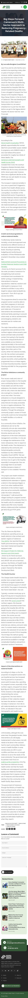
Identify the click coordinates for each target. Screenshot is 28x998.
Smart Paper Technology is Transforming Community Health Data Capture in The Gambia (16, 906)
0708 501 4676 (13, 948)
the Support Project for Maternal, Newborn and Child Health (12, 552)
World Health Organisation (10, 143)
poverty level (16, 601)
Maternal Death (22, 823)
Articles (4, 978)
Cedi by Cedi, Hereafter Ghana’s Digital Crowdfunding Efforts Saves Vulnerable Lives (16, 927)
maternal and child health (11, 823)
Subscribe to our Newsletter (12, 985)
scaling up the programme (10, 762)
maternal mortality (11, 826)
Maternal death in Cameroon (13, 824)
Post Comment (8, 872)
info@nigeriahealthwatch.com (17, 943)
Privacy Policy (4, 996)
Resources (19, 978)
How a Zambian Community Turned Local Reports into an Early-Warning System (16, 883)
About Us (19, 975)
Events (4, 975)
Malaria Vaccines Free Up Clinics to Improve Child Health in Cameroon (15, 916)
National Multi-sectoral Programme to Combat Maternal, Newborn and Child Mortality (13, 264)
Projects (5, 980)
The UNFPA (5, 541)
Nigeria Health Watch (9, 59)
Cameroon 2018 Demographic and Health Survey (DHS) (12, 161)
